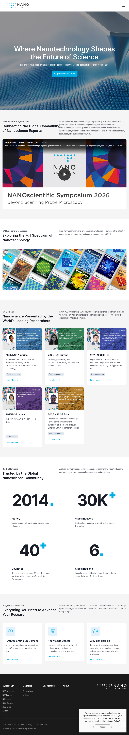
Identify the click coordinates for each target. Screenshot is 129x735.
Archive (6, 711)
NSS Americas (8, 691)
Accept (103, 727)
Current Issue (28, 691)
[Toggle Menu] (123, 6)
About (66, 686)
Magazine (27, 686)
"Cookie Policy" (113, 721)
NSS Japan (7, 699)
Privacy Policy (26, 725)
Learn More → (12, 380)
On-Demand (49, 686)
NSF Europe (7, 695)
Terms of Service (9, 725)
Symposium (8, 686)
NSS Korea (7, 707)
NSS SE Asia (8, 703)
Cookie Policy (41, 725)
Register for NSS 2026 (64, 74)
